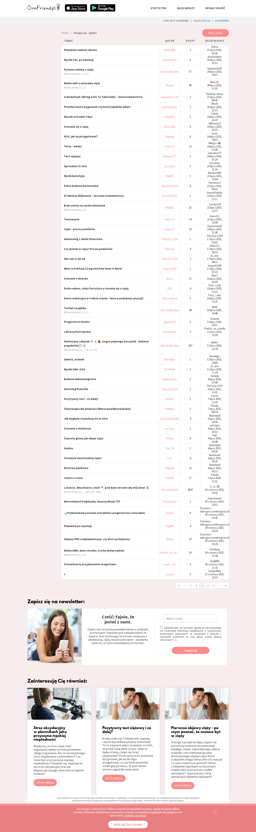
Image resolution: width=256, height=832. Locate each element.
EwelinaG (169, 369)
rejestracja (202, 20)
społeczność (215, 8)
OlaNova (169, 408)
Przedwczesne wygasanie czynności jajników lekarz (97, 107)
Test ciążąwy (72, 156)
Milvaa (169, 539)
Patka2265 (170, 49)
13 (90, 349)
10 (202, 585)
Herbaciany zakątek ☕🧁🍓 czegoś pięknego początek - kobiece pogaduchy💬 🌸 (106, 343)
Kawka (170, 512)
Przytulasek (170, 331)
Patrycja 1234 (169, 239)
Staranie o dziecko (76, 278)
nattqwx (170, 428)
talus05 (169, 477)
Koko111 (170, 146)
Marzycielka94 (170, 489)
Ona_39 (169, 448)
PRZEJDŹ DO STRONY (128, 824)
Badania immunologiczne (80, 379)
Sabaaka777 (169, 156)
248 (98, 492)
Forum (65, 33)
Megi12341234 (170, 186)
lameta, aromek (74, 359)
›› (226, 585)
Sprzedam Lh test (75, 166)
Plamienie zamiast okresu (80, 50)
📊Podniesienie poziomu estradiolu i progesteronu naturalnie (104, 513)
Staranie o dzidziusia (77, 428)
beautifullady (169, 195)
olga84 (169, 526)
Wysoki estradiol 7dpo (78, 117)
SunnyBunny (169, 107)
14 (94, 349)
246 (87, 492)
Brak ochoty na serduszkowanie (84, 205)
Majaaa (170, 85)
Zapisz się (190, 650)
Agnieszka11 (169, 379)
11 (208, 585)
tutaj (174, 639)
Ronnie (169, 398)
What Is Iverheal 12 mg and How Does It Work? (93, 268)
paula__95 (170, 564)
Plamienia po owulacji (78, 526)
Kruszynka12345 (169, 418)
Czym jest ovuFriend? (176, 20)
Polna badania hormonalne (81, 186)
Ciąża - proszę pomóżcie (79, 229)
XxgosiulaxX (170, 501)
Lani (169, 458)
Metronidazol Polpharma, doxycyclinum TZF (92, 501)
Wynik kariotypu (74, 176)
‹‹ (179, 585)
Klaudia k (170, 116)
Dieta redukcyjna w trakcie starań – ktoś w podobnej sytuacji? (104, 298)
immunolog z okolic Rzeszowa (83, 239)
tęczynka (169, 166)
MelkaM (169, 468)
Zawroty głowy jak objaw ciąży (83, 438)
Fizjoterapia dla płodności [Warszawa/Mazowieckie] (97, 409)
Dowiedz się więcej (135, 815)
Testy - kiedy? (73, 146)
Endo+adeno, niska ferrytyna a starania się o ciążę (96, 288)
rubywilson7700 (170, 97)
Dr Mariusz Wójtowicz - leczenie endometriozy (94, 196)
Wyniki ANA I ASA (74, 369)
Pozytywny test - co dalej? (81, 399)
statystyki (158, 8)
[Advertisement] (41, 77)
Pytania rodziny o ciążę (79, 69)
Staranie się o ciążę (76, 126)
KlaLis (169, 278)
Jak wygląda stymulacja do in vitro (86, 418)
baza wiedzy (186, 8)
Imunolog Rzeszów (76, 389)
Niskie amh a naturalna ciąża (82, 83)
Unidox (68, 448)
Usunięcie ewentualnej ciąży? (83, 458)
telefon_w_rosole (169, 552)
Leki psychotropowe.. (78, 331)
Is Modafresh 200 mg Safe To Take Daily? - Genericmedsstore (103, 97)
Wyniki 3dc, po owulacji (79, 60)
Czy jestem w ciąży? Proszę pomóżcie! (88, 249)
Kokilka (169, 207)
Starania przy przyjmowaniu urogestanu (90, 564)
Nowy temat (215, 33)
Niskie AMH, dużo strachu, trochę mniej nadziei (94, 550)
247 (92, 492)
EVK (169, 288)
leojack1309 (169, 268)
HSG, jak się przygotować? (81, 136)
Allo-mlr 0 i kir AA (74, 259)
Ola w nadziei (169, 298)
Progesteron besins (77, 322)
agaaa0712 (170, 322)
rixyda (169, 574)
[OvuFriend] (43, 10)
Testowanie (71, 219)
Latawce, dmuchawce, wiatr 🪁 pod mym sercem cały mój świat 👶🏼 (106, 487)
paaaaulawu (170, 59)
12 (86, 349)
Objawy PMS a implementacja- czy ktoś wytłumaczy (97, 539)
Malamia (169, 136)
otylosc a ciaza (73, 478)
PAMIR (169, 176)
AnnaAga (170, 359)
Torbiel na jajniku (75, 308)
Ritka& (170, 438)
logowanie (222, 20)
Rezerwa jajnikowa (76, 468)
